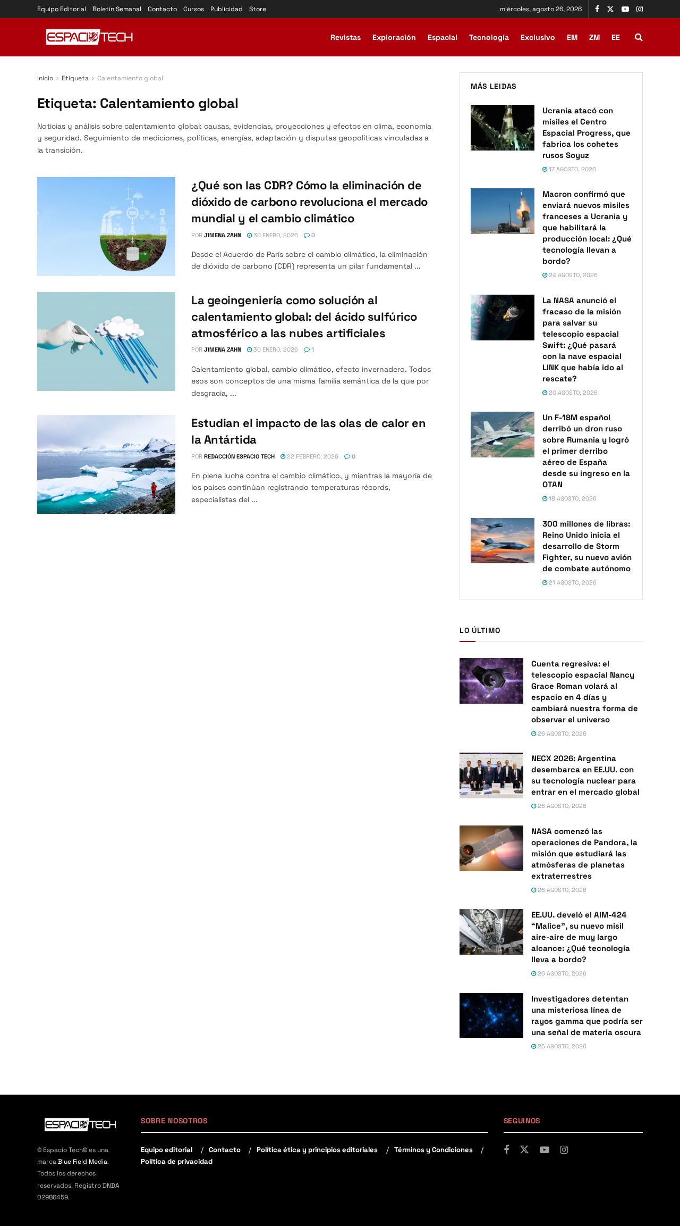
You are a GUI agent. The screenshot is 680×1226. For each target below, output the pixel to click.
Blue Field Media (82, 1161)
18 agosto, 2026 (572, 498)
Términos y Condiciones (433, 1149)
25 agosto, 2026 (561, 1046)
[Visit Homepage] (90, 37)
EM (572, 37)
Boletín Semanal (116, 9)
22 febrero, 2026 (311, 456)
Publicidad (226, 9)
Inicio (45, 78)
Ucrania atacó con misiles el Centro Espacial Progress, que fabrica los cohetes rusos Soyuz (586, 132)
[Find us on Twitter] (610, 9)
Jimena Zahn (222, 235)
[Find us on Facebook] (597, 9)
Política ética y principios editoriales (317, 1149)
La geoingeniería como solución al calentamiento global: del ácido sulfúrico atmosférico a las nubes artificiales (304, 316)
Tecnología (489, 37)
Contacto (162, 9)
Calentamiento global (130, 78)
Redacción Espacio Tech (239, 456)
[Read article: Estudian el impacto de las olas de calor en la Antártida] (106, 464)
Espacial (442, 37)
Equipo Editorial (61, 9)
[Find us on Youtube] (625, 9)
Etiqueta (75, 78)
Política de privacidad (176, 1161)
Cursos (193, 9)
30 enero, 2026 (275, 235)
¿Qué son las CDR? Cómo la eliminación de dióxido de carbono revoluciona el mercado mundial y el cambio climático (309, 202)
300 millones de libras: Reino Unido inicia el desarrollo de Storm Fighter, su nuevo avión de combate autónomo (587, 546)
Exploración (394, 37)
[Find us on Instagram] (639, 9)
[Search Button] (639, 37)
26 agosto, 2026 (561, 733)
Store (257, 9)
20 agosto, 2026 (572, 392)
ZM (594, 37)
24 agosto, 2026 (572, 275)
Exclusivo (538, 37)
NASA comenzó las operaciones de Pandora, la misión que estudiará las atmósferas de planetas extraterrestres (584, 853)
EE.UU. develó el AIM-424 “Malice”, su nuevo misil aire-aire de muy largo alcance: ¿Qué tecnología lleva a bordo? (580, 937)
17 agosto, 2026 (571, 169)
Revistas (345, 37)
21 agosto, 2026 (572, 582)
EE (615, 37)
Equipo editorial (166, 1149)
